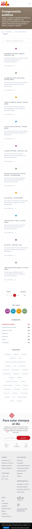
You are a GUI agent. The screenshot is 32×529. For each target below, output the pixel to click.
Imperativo (11, 377)
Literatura (4, 514)
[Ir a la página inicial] (3, 32)
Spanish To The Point (7, 463)
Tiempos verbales (22, 397)
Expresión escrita (21, 471)
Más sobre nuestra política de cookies (20, 527)
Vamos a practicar (7, 468)
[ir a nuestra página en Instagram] (18, 504)
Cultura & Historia (6, 516)
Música (4, 511)
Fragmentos (25, 373)
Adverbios (24, 354)
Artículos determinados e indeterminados (16, 362)
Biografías (8, 366)
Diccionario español (22, 487)
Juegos (19, 476)
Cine (15, 366)
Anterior (8, 291)
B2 (19, 311)
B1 (13, 311)
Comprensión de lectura (23, 465)
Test (14, 397)
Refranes (25, 389)
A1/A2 (7, 311)
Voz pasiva (19, 400)
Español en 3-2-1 (6, 460)
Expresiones (16, 373)
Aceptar (6, 527)
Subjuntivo (7, 397)
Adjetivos (16, 354)
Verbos (12, 400)
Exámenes (20, 473)
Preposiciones (7, 389)
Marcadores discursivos (12, 381)
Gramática (20, 460)
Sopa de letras (24, 393)
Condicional (6, 369)
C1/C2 (24, 311)
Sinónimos (15, 393)
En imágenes (25, 369)
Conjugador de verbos (23, 484)
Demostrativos (15, 369)
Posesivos (25, 385)
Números (23, 381)
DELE (3, 501)
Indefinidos (19, 377)
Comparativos (22, 366)
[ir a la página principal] (5, 3)
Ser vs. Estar (7, 393)
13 (24, 295)
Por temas (17, 385)
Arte (20, 358)
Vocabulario (20, 463)
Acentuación (8, 354)
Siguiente (23, 291)
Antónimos (13, 358)
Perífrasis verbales (7, 385)
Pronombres (17, 389)
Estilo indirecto (6, 373)
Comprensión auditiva (23, 468)
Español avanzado (7, 465)
